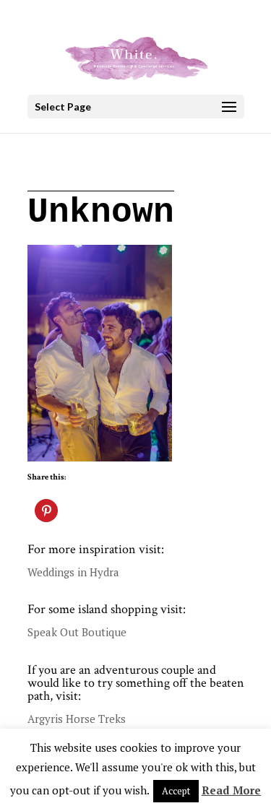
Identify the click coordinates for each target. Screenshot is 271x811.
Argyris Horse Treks (76, 718)
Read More (231, 790)
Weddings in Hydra (73, 572)
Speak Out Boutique (76, 632)
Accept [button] (176, 790)
